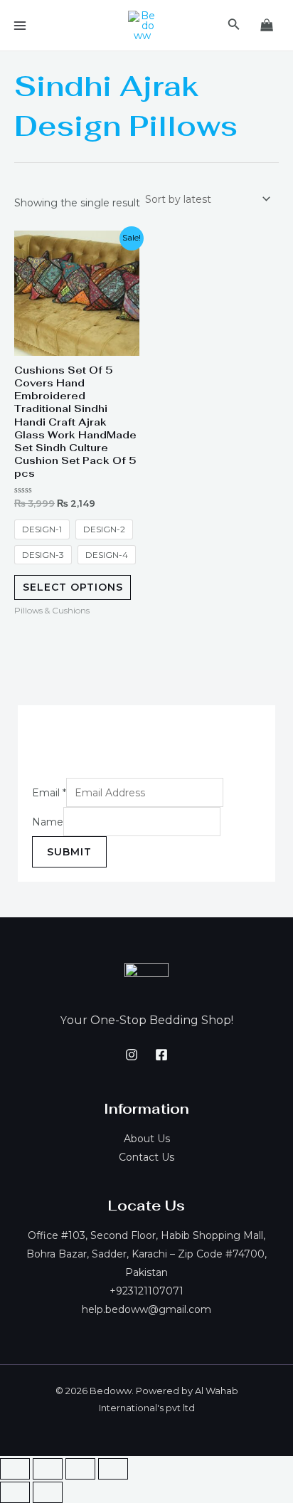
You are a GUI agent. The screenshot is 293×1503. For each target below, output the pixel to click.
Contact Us (146, 1157)
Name (47, 822)
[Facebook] (161, 1054)
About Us (147, 1138)
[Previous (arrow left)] (15, 1492)
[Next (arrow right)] (48, 1492)
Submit (69, 851)
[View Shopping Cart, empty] (267, 25)
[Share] (48, 1469)
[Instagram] (131, 1054)
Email (49, 792)
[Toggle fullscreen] (80, 1469)
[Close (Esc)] (15, 1469)
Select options (73, 587)
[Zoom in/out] (113, 1469)
